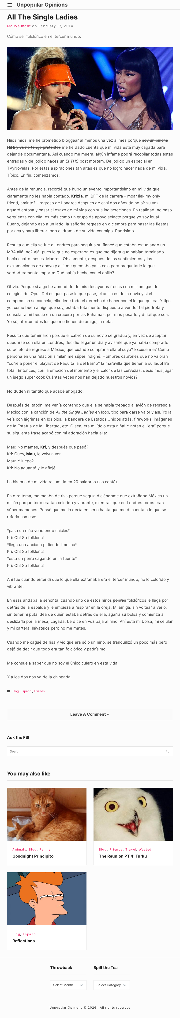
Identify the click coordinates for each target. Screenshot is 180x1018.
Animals (19, 849)
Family (45, 849)
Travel (130, 849)
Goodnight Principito (32, 856)
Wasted (145, 849)
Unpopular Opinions (42, 4)
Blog (15, 691)
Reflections (23, 940)
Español (26, 691)
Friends (39, 691)
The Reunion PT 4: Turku (123, 856)
